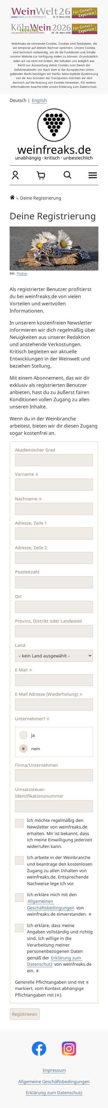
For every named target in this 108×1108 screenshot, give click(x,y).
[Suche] (67, 175)
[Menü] (93, 175)
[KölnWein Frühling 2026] (54, 29)
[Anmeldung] (15, 175)
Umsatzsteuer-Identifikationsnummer (39, 793)
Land (20, 645)
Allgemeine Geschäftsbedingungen (54, 1081)
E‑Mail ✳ (23, 670)
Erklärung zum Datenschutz (54, 1092)
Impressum (54, 1070)
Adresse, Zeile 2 (31, 547)
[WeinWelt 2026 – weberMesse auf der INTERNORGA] (54, 13)
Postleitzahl (27, 572)
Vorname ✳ (27, 474)
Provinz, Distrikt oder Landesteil (48, 621)
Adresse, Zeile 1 (31, 523)
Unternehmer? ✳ (32, 718)
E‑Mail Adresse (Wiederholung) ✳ (49, 694)
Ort (18, 596)
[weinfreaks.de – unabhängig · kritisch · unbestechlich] (54, 134)
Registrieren (24, 1014)
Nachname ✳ (28, 499)
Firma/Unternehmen (36, 765)
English (39, 100)
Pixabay (22, 273)
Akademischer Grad (35, 450)
